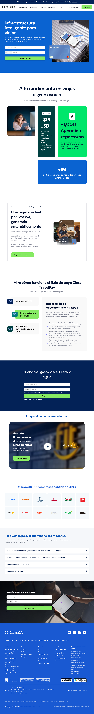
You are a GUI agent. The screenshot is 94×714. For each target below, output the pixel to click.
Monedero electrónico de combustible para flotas (12, 665)
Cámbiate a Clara (60, 656)
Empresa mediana (26, 654)
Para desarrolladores (44, 663)
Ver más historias (21, 458)
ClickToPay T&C (85, 706)
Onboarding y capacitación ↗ (59, 652)
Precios (60, 7)
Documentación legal (44, 661)
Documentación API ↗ (61, 658)
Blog (39, 649)
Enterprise (24, 657)
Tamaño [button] (23, 647)
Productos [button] (8, 647)
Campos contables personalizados (10, 669)
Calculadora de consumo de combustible (78, 654)
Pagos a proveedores (11, 658)
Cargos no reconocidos (78, 665)
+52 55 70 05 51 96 (17, 691)
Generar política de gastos (77, 668)
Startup (23, 649)
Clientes (43, 7)
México (70, 690)
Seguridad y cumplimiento (12, 673)
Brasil (80, 690)
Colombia (75, 690)
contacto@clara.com (21, 693)
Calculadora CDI (76, 651)
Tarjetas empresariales (11, 649)
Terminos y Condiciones (46, 392)
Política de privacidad (60, 706)
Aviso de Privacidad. (57, 392)
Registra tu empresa (22, 255)
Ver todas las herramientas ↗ (75, 672)
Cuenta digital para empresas (10, 661)
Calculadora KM (76, 660)
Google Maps (50, 689)
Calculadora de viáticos (78, 662)
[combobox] (8, 52)
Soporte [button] (57, 647)
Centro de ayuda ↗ (60, 649)
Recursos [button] (41, 647)
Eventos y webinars (43, 652)
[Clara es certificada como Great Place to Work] (6, 680)
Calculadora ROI (76, 658)
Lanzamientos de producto (43, 655)
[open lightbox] (47, 446)
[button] (24, 7)
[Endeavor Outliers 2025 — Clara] (14, 680)
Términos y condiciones (73, 706)
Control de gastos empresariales (10, 652)
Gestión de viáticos (10, 656)
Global (85, 690)
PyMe (22, 652)
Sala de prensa (42, 658)
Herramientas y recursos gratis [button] (78, 647)
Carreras (57, 661)
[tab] (24, 301)
